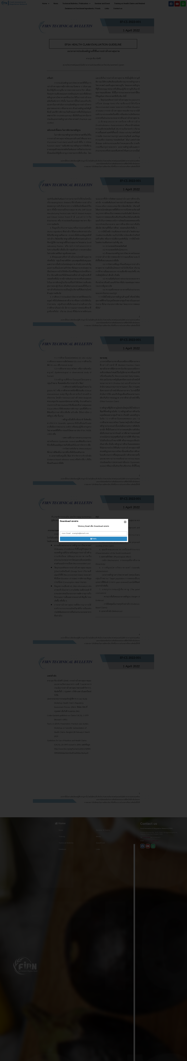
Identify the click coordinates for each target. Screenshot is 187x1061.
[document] (93, 530)
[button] (125, 522)
